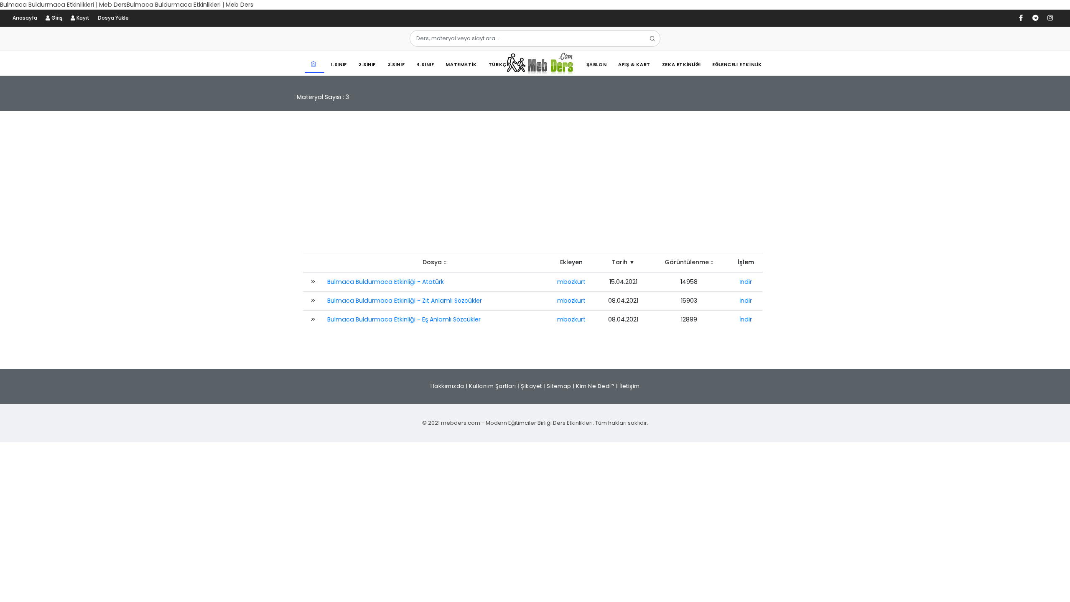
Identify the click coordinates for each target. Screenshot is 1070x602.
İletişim (629, 386)
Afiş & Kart (634, 64)
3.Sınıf (396, 64)
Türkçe (499, 64)
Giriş (56, 17)
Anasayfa (25, 17)
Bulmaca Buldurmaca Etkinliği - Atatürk (385, 282)
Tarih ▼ (623, 262)
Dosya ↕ (434, 262)
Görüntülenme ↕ (689, 262)
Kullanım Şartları (492, 386)
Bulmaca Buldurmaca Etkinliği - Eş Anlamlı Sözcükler (404, 319)
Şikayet (531, 386)
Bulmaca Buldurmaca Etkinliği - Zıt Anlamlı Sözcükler (404, 300)
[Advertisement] (535, 186)
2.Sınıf (367, 64)
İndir (745, 282)
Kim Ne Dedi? (595, 386)
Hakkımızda (447, 386)
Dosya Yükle (113, 17)
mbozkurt (571, 282)
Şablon (596, 64)
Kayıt (82, 17)
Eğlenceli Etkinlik (737, 64)
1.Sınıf (339, 64)
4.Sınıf (425, 64)
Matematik (461, 64)
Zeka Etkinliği (681, 64)
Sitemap (559, 386)
